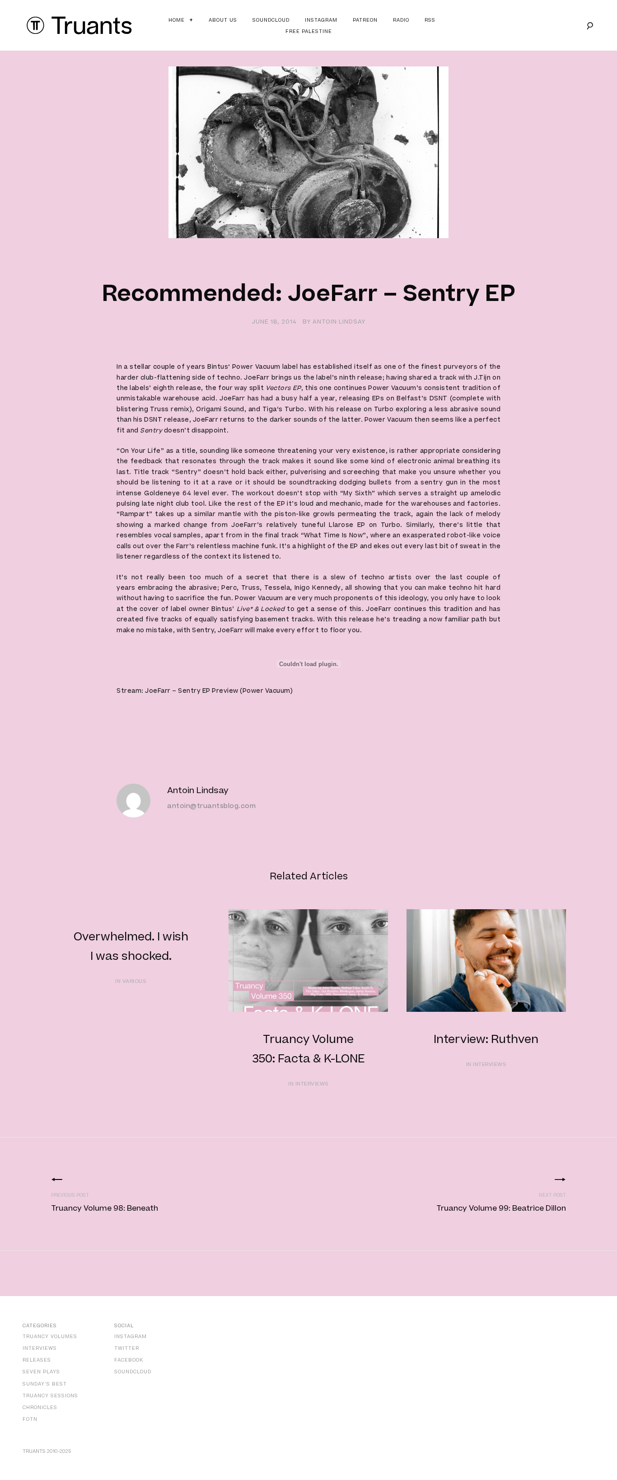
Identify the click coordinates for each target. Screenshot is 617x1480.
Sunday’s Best (45, 1384)
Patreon (365, 20)
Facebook (128, 1360)
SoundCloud (132, 1371)
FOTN (30, 1419)
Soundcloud (271, 20)
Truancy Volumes (50, 1336)
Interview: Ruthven (486, 1040)
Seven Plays (41, 1371)
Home (176, 20)
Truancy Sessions (50, 1395)
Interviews (40, 1348)
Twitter (126, 1348)
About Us (223, 20)
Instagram (321, 20)
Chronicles (40, 1407)
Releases (37, 1360)
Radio (401, 20)
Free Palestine (308, 31)
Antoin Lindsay (339, 322)
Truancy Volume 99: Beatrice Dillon (501, 1208)
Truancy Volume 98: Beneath (104, 1208)
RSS (430, 20)
